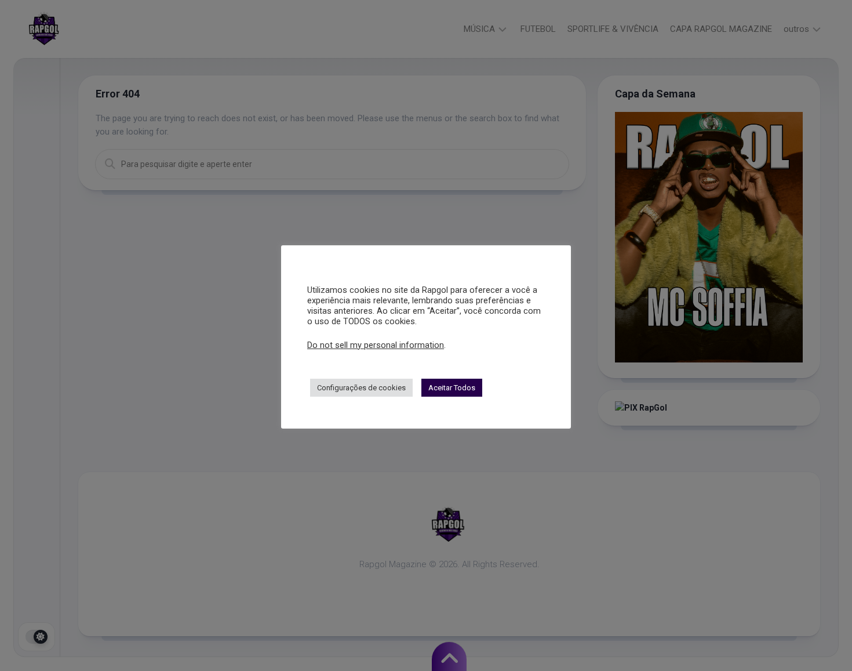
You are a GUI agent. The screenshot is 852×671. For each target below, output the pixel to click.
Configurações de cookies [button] (361, 387)
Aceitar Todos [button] (451, 387)
